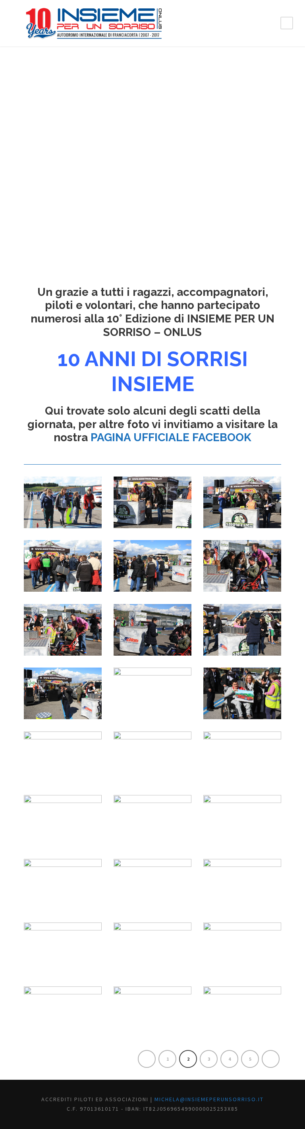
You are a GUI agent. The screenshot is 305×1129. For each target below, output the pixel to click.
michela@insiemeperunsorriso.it (209, 1099)
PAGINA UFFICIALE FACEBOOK (171, 437)
